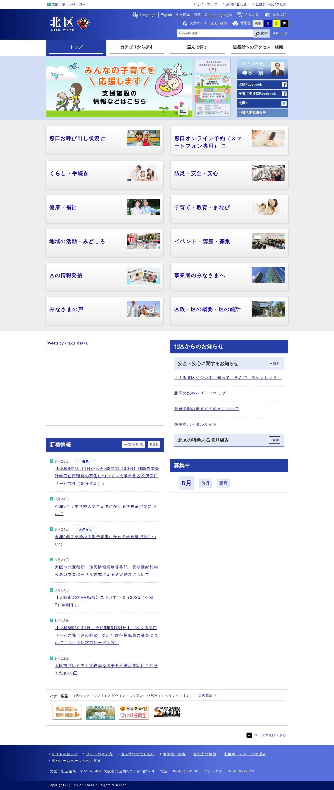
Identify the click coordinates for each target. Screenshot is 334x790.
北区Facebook (250, 84)
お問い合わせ (236, 4)
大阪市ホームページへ (69, 4)
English (166, 15)
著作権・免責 (174, 754)
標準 (223, 23)
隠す (276, 363)
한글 (197, 15)
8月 (186, 483)
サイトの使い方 (65, 754)
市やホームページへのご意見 (76, 761)
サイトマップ (207, 4)
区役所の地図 (204, 754)
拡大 (213, 23)
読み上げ (279, 15)
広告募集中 (207, 696)
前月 (205, 483)
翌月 (223, 483)
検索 (264, 33)
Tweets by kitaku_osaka (67, 343)
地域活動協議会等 (252, 112)
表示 (276, 440)
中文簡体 (183, 15)
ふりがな (252, 15)
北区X (243, 103)
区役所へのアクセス (271, 4)
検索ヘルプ (280, 33)
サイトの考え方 (99, 754)
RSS (154, 444)
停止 (183, 111)
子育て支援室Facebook (257, 94)
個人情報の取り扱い (138, 754)
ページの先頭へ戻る (270, 735)
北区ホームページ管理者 (245, 754)
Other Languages (218, 15)
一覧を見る (133, 444)
